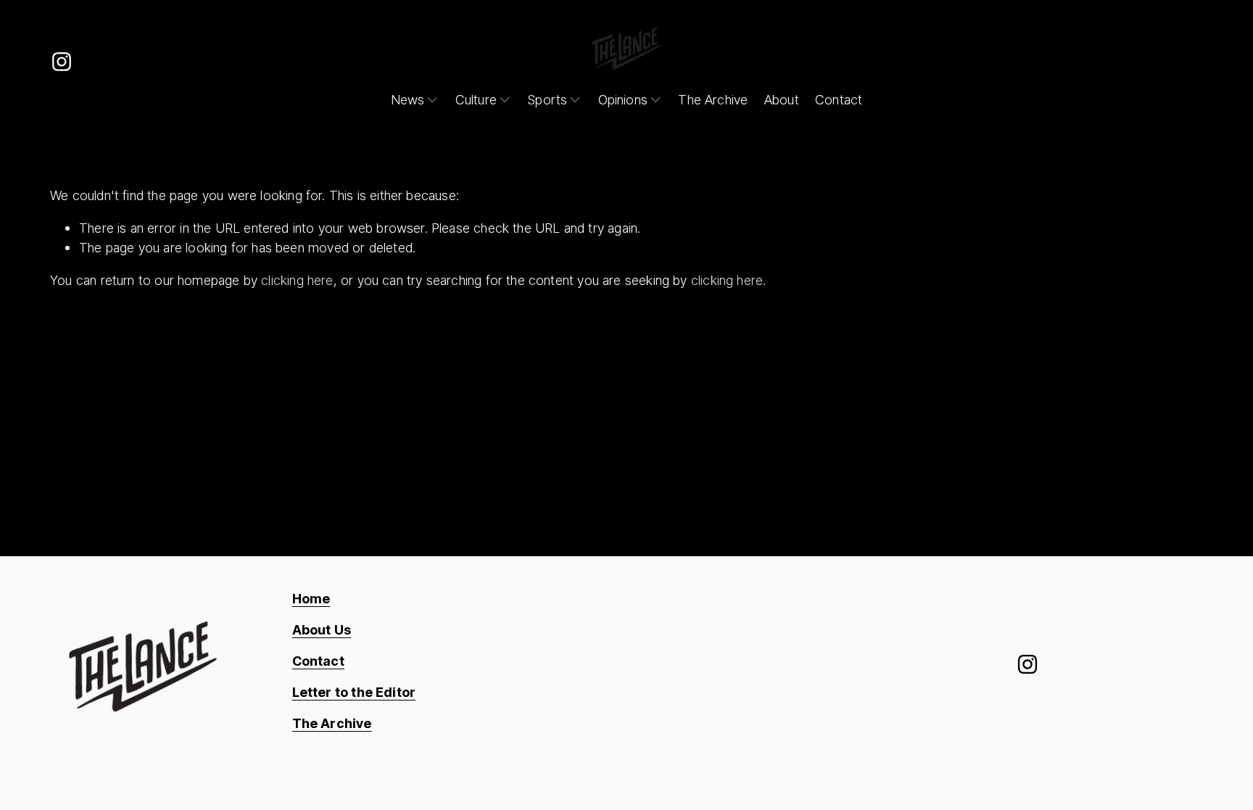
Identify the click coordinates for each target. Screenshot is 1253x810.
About (781, 99)
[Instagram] (61, 61)
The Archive (713, 99)
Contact (838, 99)
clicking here (297, 280)
